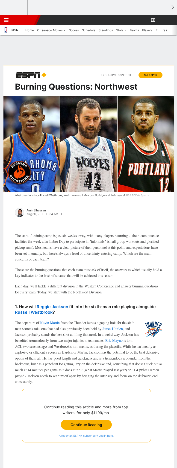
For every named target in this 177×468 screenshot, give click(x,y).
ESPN (24, 20)
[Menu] (6, 20)
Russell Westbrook (34, 312)
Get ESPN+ (150, 75)
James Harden (112, 328)
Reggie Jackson (52, 306)
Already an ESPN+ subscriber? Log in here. (86, 435)
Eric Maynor (114, 340)
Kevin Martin (50, 322)
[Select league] (14, 7)
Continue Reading (86, 424)
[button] (162, 20)
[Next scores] (172, 7)
